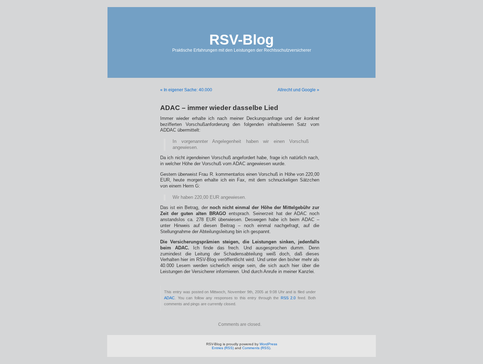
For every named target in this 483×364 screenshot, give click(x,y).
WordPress (268, 344)
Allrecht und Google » (298, 89)
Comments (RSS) (256, 348)
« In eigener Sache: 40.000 (186, 89)
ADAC (169, 298)
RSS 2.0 (288, 298)
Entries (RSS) (223, 348)
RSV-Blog (241, 39)
